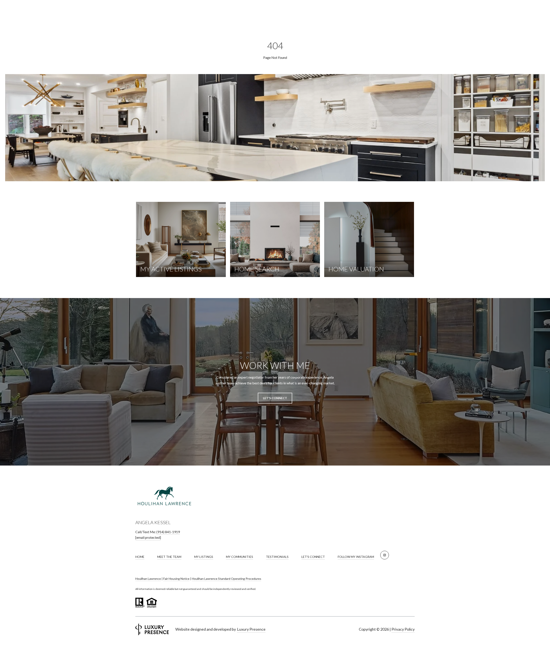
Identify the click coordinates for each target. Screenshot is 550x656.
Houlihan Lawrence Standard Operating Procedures (226, 578)
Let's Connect (313, 557)
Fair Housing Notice (176, 578)
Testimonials (277, 557)
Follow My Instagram (356, 557)
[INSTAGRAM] (384, 555)
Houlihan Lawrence (148, 578)
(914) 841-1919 (168, 532)
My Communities (239, 557)
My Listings (203, 557)
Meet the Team (169, 557)
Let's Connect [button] (275, 398)
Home (139, 557)
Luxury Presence (251, 629)
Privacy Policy (403, 629)
